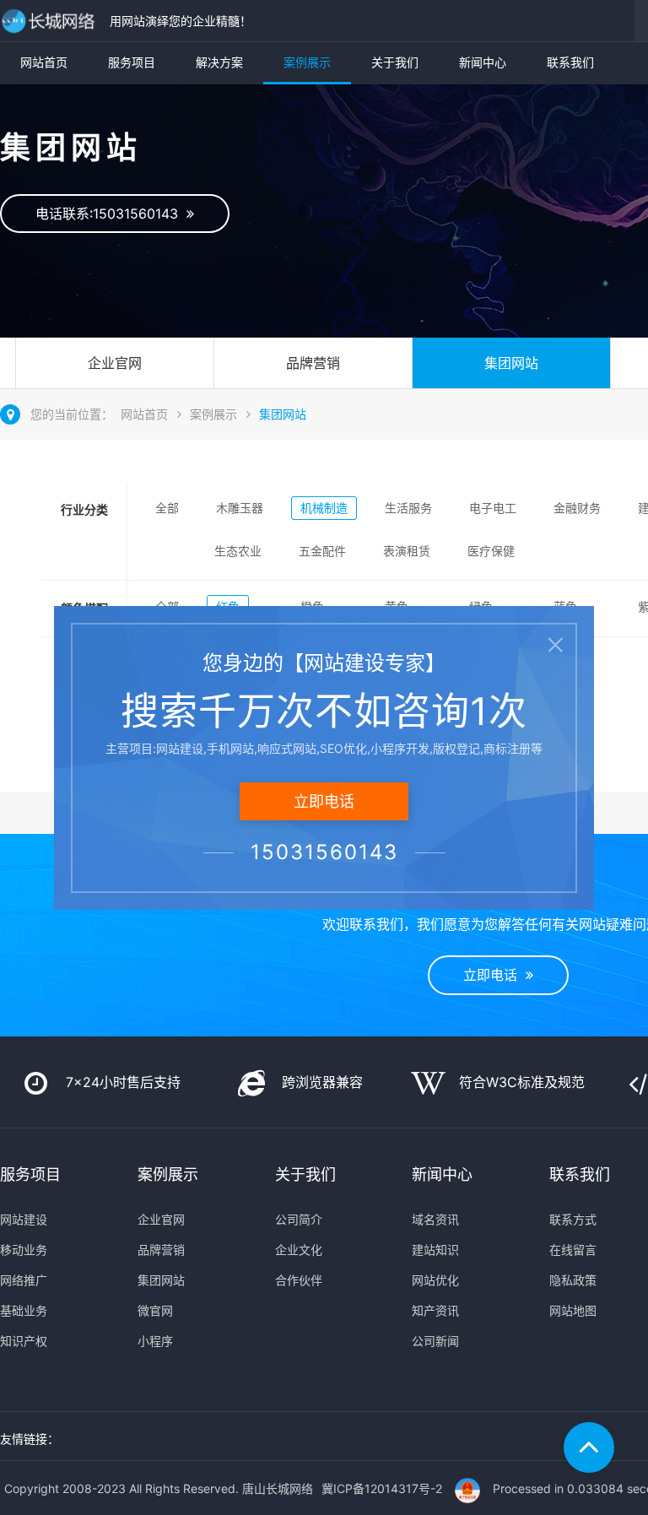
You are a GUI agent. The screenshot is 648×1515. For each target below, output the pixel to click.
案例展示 (307, 62)
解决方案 (219, 62)
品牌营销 (313, 362)
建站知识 (435, 1249)
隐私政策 (573, 1280)
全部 (167, 507)
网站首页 (44, 62)
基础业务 (23, 1310)
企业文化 (298, 1249)
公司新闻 (435, 1341)
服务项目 (131, 62)
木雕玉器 (239, 507)
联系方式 (573, 1219)
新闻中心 (482, 62)
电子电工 (492, 507)
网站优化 (435, 1280)
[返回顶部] (589, 1447)
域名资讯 (435, 1219)
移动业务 (23, 1249)
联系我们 (570, 62)
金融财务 (577, 507)
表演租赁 (406, 551)
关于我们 (394, 62)
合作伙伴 (298, 1280)
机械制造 (324, 507)
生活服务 (408, 507)
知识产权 (23, 1341)
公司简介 (298, 1219)
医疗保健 (491, 551)
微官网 (155, 1310)
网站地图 (573, 1310)
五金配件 (322, 551)
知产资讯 (435, 1310)
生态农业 (238, 551)
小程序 (155, 1341)
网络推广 (23, 1280)
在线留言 (573, 1249)
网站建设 (23, 1219)
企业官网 (115, 362)
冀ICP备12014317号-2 (381, 1488)
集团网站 (511, 362)
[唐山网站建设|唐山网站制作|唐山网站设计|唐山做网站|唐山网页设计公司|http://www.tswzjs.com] (50, 20)
